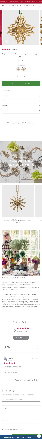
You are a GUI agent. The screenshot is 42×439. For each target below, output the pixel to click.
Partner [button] (5, 420)
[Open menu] (4, 6)
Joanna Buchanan (10, 429)
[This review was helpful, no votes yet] (33, 380)
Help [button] (3, 414)
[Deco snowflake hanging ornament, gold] (18, 201)
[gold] (23, 69)
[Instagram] (13, 391)
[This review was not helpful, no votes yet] (36, 380)
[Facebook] (2, 391)
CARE (4, 100)
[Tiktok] (6, 391)
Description (7, 90)
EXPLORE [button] (5, 408)
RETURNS (5, 111)
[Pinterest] (10, 391)
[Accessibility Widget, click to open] (39, 436)
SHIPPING (5, 105)
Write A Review (21, 338)
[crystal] (18, 69)
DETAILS (5, 95)
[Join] (37, 399)
